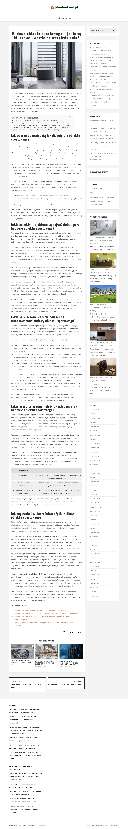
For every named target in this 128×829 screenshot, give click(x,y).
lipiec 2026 (93, 414)
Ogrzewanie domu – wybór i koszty (103, 197)
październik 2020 (96, 558)
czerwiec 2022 (95, 473)
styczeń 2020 (94, 596)
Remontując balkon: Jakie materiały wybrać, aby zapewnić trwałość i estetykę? (103, 146)
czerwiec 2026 (95, 418)
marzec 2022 (94, 486)
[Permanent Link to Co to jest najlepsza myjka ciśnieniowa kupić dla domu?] (22, 658)
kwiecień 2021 (95, 532)
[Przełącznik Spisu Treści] (70, 117)
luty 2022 (93, 490)
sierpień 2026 (94, 409)
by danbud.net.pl (38, 30)
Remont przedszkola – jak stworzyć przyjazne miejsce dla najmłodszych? (103, 157)
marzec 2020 (94, 587)
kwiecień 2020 (95, 583)
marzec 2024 (94, 452)
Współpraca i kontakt (64, 18)
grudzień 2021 (95, 498)
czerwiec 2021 (95, 524)
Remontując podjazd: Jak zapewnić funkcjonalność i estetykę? (40, 610)
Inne (91, 193)
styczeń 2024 (94, 456)
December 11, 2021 (65, 667)
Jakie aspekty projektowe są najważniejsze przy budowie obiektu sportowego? (42, 123)
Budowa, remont (67, 30)
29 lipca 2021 (25, 30)
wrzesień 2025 (95, 435)
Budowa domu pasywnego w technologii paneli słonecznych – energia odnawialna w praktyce (25, 756)
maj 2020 (93, 579)
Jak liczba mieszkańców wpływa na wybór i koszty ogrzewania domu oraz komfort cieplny (102, 76)
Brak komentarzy (53, 30)
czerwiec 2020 (95, 575)
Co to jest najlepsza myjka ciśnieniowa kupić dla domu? (21, 661)
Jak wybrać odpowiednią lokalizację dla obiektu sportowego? (35, 120)
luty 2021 (93, 541)
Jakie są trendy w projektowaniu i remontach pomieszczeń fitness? (70, 663)
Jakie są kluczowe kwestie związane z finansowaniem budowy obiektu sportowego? (43, 125)
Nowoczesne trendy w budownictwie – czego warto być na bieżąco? (102, 308)
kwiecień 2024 (95, 448)
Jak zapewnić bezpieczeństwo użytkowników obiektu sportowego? (37, 130)
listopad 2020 (95, 554)
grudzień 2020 (95, 549)
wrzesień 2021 (95, 511)
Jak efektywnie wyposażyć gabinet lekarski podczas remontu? (44, 663)
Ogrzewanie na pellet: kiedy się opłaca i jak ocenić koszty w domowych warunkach (101, 51)
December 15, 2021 (41, 667)
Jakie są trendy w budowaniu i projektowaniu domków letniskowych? (101, 381)
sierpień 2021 (94, 515)
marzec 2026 (94, 431)
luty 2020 (93, 592)
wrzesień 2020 (95, 562)
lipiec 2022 (93, 469)
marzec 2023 (94, 465)
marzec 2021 (94, 537)
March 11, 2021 (16, 664)
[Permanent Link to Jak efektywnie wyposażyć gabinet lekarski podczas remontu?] (46, 659)
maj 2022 (93, 477)
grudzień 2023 (95, 460)
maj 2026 (93, 422)
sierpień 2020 (94, 566)
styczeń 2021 (94, 545)
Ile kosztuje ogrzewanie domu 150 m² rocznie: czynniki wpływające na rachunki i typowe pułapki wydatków (25, 777)
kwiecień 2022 (95, 482)
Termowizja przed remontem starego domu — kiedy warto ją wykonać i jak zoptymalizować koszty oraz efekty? (26, 730)
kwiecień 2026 (95, 426)
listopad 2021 (95, 503)
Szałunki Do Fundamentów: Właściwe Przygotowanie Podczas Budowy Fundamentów (22, 720)
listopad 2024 (95, 443)
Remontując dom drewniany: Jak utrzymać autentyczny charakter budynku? (46, 614)
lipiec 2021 (93, 520)
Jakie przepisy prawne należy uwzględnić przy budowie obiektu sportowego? (41, 127)
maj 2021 (93, 528)
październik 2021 (96, 507)
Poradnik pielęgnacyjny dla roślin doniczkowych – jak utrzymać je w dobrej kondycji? (24, 809)
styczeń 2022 (94, 494)
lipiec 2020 (93, 570)
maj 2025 (93, 439)
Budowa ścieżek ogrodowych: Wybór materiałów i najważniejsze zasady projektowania (22, 766)
